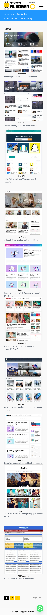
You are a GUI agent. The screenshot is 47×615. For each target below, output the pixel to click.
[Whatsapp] (40, 608)
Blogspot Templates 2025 (28, 612)
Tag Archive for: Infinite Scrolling (15, 14)
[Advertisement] (25, 591)
